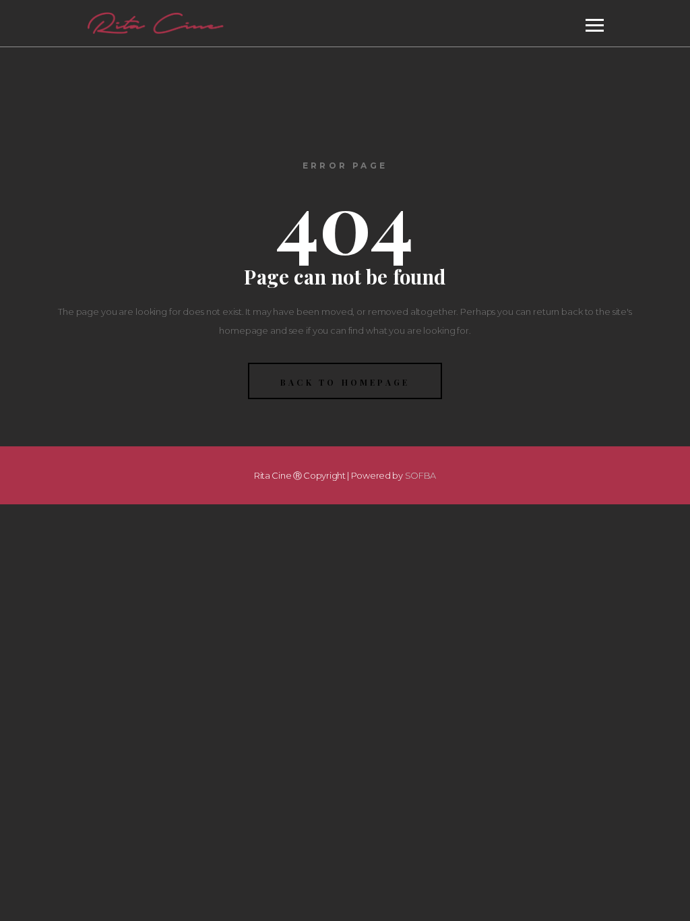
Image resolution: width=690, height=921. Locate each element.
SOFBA (421, 475)
